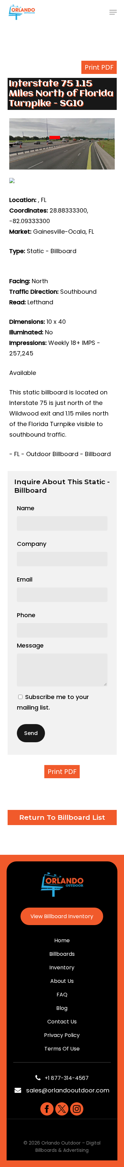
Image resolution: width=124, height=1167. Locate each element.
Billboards (62, 954)
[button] (113, 12)
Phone (26, 615)
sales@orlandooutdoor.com (67, 1090)
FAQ (62, 994)
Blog (61, 1008)
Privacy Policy (62, 1035)
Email (24, 579)
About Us (62, 981)
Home (62, 940)
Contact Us (62, 1021)
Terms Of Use (62, 1048)
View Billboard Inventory (61, 916)
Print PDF (99, 67)
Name (25, 508)
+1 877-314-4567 (65, 1078)
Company (31, 544)
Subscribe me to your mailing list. (53, 702)
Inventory (61, 967)
